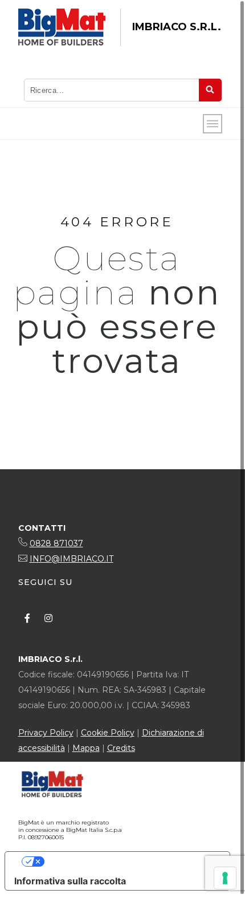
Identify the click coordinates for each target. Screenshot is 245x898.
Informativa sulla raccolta (70, 881)
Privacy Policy (46, 733)
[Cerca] (210, 90)
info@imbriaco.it (71, 559)
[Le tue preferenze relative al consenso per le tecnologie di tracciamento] (225, 878)
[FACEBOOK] (27, 618)
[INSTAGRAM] (48, 618)
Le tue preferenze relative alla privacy (128, 861)
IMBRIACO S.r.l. (176, 27)
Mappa (86, 748)
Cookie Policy (107, 733)
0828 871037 (56, 543)
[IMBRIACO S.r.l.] (61, 27)
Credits (121, 748)
